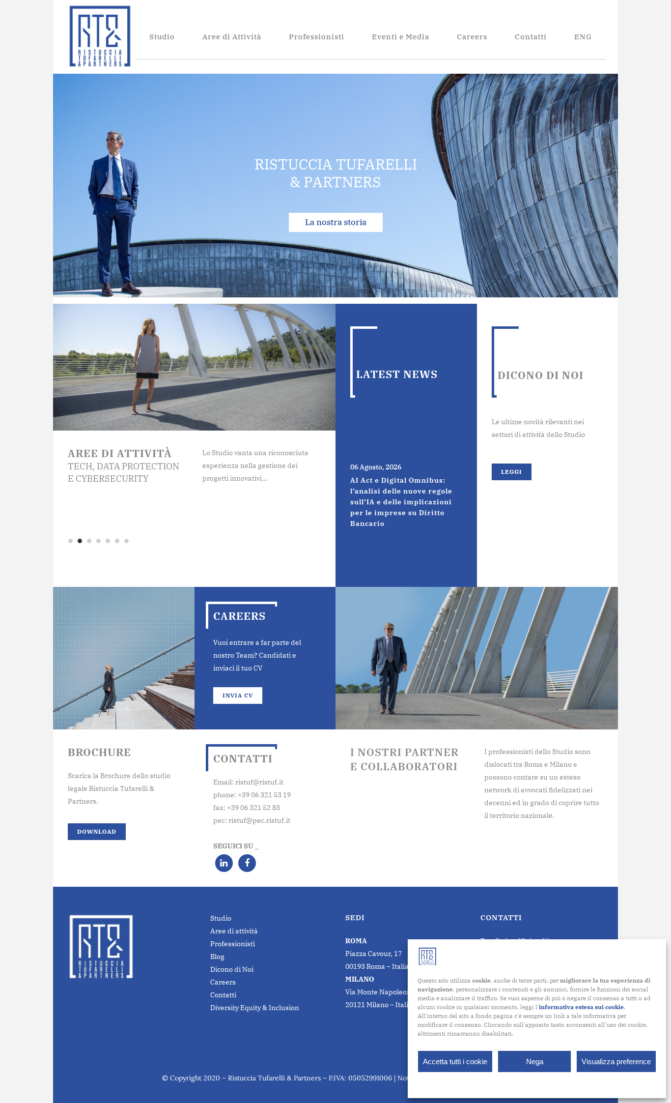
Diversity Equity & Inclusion (254, 1007)
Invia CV (238, 695)
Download (96, 831)
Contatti (223, 994)
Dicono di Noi (231, 969)
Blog (217, 956)
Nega (534, 1061)
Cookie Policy (512, 1084)
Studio (220, 918)
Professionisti (232, 943)
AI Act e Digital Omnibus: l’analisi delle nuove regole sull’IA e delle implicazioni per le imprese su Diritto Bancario (401, 502)
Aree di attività (234, 931)
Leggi (511, 471)
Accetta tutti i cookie (455, 1061)
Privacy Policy (556, 1084)
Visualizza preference (616, 1061)
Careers (223, 982)
